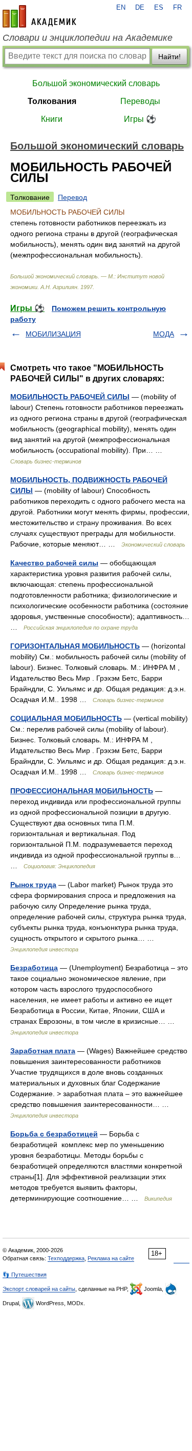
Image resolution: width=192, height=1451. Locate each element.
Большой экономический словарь (96, 83)
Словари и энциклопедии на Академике (88, 38)
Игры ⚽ (140, 119)
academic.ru (39, 16)
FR (177, 7)
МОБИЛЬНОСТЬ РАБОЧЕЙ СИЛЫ (70, 397)
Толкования (52, 101)
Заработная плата (42, 1051)
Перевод (72, 197)
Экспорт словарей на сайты (39, 1289)
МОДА (163, 334)
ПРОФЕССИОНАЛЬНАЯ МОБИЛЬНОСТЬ (81, 791)
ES (158, 7)
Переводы (140, 101)
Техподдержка (66, 1258)
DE (139, 7)
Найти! (169, 57)
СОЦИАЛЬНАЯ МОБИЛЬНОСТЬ (66, 718)
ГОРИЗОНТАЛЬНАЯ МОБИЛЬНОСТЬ (75, 646)
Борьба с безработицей (54, 1134)
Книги (51, 119)
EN (120, 7)
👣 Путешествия (25, 1275)
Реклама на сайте (111, 1258)
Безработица (34, 968)
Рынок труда (33, 884)
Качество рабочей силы (54, 563)
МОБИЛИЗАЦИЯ (53, 334)
